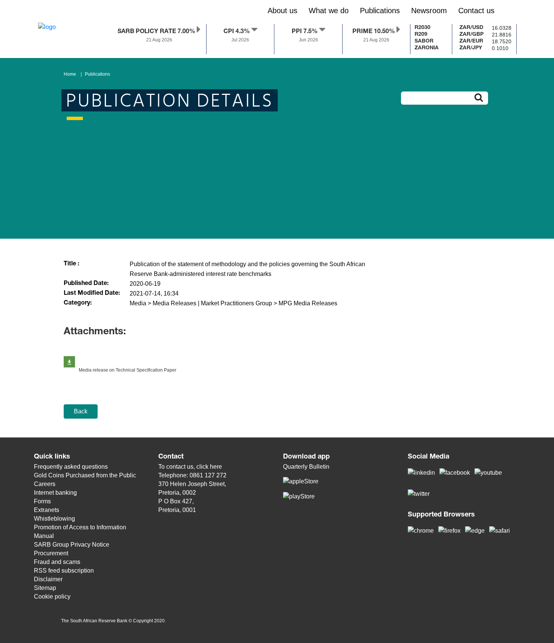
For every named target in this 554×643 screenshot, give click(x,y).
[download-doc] (69, 361)
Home (70, 74)
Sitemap (45, 588)
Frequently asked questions (71, 466)
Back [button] (80, 411)
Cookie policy (52, 596)
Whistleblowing (54, 518)
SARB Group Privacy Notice (71, 544)
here (216, 466)
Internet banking (55, 492)
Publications (97, 74)
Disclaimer (48, 579)
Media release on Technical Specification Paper (127, 370)
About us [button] (282, 10)
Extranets (46, 510)
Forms (42, 501)
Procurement (51, 553)
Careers (44, 484)
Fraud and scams (57, 562)
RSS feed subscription (64, 570)
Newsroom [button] (429, 10)
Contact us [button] (476, 10)
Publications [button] (380, 10)
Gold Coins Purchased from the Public (85, 475)
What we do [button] (329, 10)
